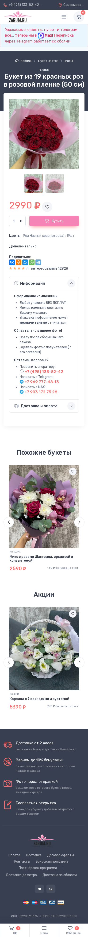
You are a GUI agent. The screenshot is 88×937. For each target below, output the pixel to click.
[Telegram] (38, 262)
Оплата (14, 855)
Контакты (22, 862)
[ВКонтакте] (12, 262)
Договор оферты (60, 855)
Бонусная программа (52, 862)
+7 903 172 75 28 (40, 392)
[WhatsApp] (31, 262)
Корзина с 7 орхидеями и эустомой (39, 699)
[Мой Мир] (25, 262)
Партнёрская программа (38, 868)
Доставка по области (59, 875)
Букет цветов (48, 61)
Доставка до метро (21, 875)
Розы (69, 61)
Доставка (34, 855)
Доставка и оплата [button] (39, 406)
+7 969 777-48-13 (41, 381)
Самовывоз (72, 5)
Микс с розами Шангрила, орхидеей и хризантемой (41, 559)
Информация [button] (32, 283)
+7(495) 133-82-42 (24, 5)
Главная (25, 61)
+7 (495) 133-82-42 (43, 371)
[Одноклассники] (18, 262)
